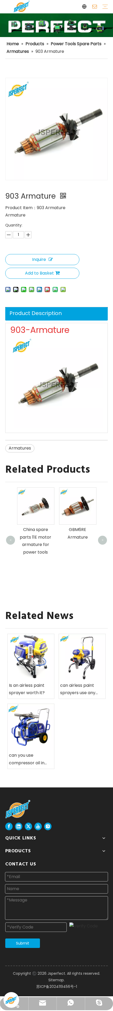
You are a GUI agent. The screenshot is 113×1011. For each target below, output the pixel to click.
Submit (22, 943)
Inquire (39, 259)
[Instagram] (48, 826)
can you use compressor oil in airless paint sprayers (26, 759)
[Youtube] (38, 826)
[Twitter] (28, 826)
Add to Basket (39, 273)
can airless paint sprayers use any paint (77, 689)
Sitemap (56, 980)
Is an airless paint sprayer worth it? (27, 689)
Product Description (35, 313)
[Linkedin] (18, 826)
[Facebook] (9, 826)
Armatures (20, 448)
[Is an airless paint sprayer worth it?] (31, 657)
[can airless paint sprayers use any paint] (82, 657)
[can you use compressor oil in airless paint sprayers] (31, 727)
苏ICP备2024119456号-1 (56, 986)
